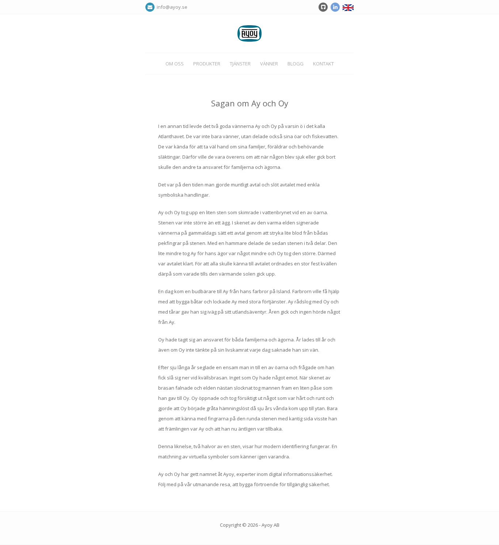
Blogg (295, 63)
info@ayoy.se (171, 7)
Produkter (206, 63)
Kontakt (323, 63)
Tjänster (240, 63)
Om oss (174, 63)
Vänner (269, 63)
